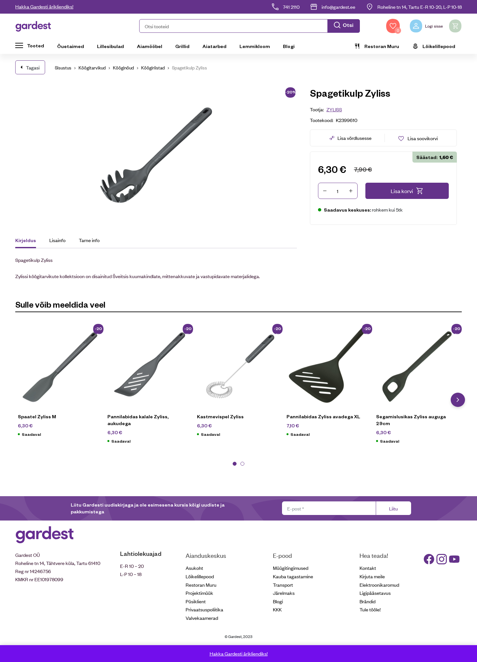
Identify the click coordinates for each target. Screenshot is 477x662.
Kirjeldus (25, 240)
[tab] (29, 241)
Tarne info (89, 240)
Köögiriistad (153, 67)
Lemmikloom (254, 46)
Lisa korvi (402, 190)
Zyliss (334, 109)
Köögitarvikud (92, 67)
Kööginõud (123, 67)
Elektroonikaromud (379, 584)
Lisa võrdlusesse (354, 137)
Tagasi (33, 67)
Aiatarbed (214, 46)
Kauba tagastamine (293, 576)
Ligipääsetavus (375, 592)
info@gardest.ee (338, 6)
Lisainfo (57, 240)
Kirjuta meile (372, 576)
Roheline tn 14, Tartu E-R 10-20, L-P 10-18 (419, 6)
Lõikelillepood (438, 46)
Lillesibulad (110, 46)
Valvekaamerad (202, 617)
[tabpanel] (60, 383)
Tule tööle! (370, 609)
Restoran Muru (381, 46)
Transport (283, 584)
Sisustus (63, 67)
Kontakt (368, 567)
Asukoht (194, 567)
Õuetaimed (70, 46)
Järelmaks (284, 592)
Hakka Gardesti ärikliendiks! (44, 6)
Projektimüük (199, 592)
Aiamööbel (149, 46)
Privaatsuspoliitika (204, 609)
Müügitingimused (290, 567)
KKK (277, 609)
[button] (249, 26)
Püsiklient (196, 601)
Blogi (289, 46)
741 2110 (291, 6)
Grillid (182, 46)
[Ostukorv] (455, 25)
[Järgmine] (458, 400)
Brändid (367, 601)
